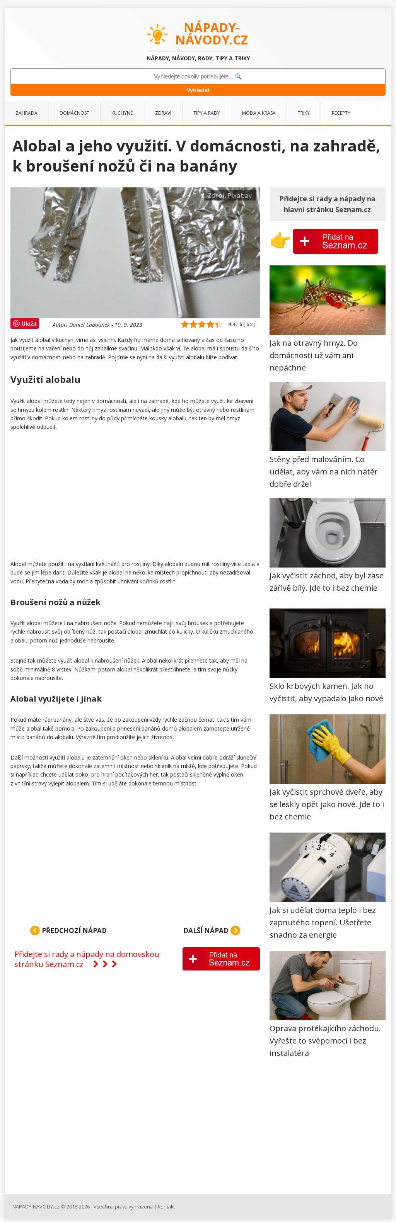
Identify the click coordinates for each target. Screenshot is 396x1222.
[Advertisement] (135, 497)
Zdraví (163, 113)
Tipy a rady (206, 113)
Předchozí (73, 930)
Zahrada (26, 113)
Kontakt (166, 1206)
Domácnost (74, 113)
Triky (304, 113)
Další (206, 930)
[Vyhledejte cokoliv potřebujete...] (198, 76)
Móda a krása (259, 113)
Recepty (341, 113)
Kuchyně (122, 113)
